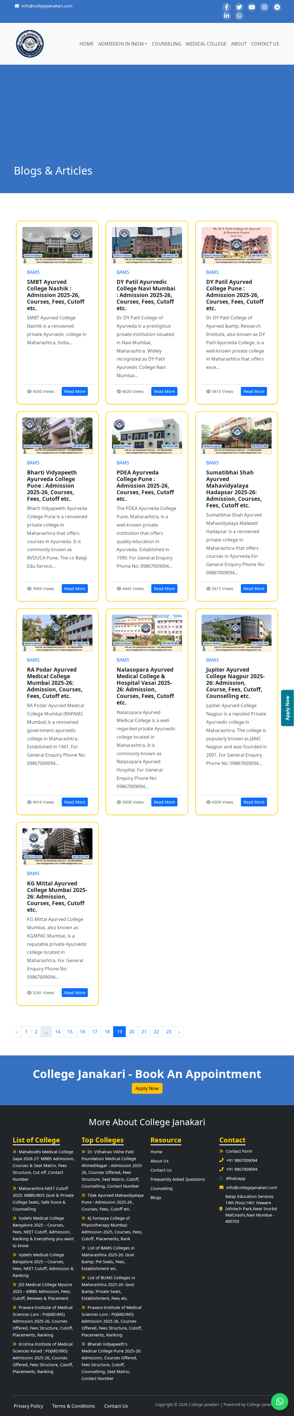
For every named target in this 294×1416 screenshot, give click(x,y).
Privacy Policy (28, 1406)
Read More (74, 391)
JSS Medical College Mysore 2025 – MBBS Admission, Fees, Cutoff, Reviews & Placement (42, 1291)
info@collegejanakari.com (47, 6)
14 (57, 1032)
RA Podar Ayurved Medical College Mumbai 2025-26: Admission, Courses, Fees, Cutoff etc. (54, 683)
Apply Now (147, 1088)
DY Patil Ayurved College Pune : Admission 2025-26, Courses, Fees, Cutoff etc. (235, 295)
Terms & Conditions (73, 1406)
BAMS (33, 272)
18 (107, 1032)
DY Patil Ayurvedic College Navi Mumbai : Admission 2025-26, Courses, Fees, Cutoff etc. (146, 295)
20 (131, 1032)
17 (94, 1032)
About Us (159, 1161)
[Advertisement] (147, 121)
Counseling (166, 44)
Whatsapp (235, 1178)
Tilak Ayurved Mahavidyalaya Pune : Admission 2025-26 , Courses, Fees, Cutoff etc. (113, 1202)
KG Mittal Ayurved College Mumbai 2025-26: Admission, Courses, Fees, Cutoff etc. (57, 896)
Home (87, 44)
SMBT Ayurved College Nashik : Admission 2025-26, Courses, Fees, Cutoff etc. (55, 295)
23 (168, 1032)
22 (156, 1032)
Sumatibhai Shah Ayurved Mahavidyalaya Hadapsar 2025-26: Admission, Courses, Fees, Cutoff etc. (234, 488)
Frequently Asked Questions (177, 1179)
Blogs (155, 1197)
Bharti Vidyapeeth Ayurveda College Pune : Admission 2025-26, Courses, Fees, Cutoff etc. (52, 485)
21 (144, 1032)
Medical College (206, 44)
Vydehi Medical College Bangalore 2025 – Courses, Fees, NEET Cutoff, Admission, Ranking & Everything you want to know (43, 1231)
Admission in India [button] (121, 44)
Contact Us (265, 44)
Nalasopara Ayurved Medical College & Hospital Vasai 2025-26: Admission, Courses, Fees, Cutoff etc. (145, 686)
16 (82, 1032)
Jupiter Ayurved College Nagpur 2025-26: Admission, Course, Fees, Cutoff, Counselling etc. (235, 683)
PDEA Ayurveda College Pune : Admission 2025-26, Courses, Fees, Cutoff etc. (145, 485)
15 (70, 1032)
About (239, 44)
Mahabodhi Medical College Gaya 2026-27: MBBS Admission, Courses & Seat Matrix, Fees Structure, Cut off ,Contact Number (44, 1165)
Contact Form (239, 1151)
